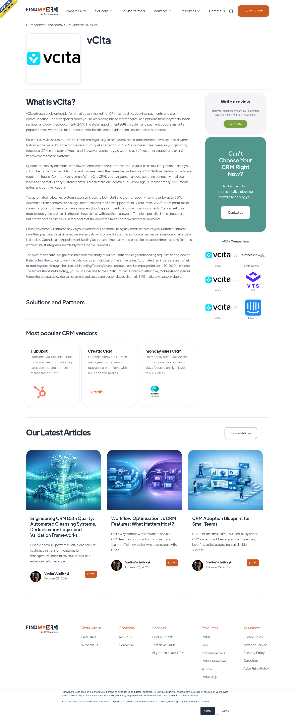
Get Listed (88, 637)
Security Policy (254, 653)
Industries (160, 11)
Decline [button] (225, 710)
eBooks (206, 669)
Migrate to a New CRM (168, 653)
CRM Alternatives (213, 661)
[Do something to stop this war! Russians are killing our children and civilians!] (9, 9)
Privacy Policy (190, 695)
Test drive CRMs (163, 645)
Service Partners (133, 11)
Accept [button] (207, 710)
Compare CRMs (75, 11)
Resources (188, 11)
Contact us (217, 11)
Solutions (101, 11)
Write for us (89, 645)
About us (125, 637)
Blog (204, 645)
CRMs (205, 637)
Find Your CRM (253, 11)
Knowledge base (213, 653)
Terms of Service (255, 645)
